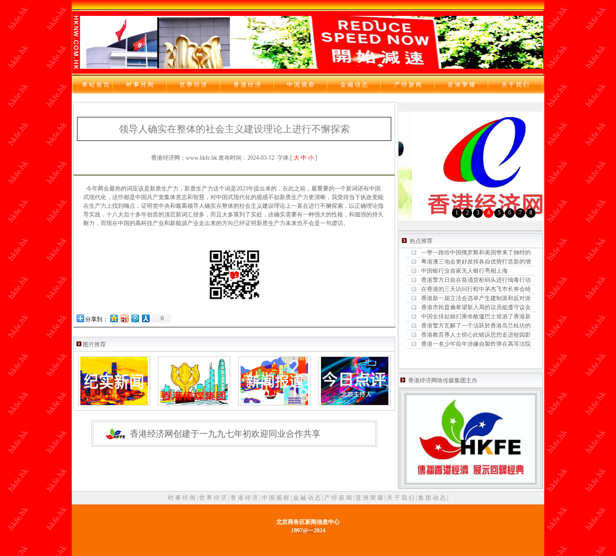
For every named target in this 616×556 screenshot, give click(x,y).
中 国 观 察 (276, 497)
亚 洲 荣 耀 (370, 497)
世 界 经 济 (213, 497)
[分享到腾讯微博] (134, 318)
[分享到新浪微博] (124, 318)
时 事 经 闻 (182, 497)
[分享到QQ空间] (113, 318)
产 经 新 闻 (338, 497)
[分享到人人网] (145, 318)
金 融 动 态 (307, 497)
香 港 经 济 (245, 497)
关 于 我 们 (401, 497)
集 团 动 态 (432, 497)
